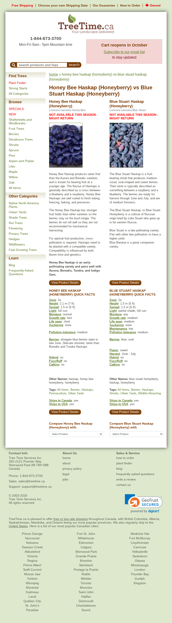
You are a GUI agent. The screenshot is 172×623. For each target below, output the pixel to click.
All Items (15, 188)
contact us (123, 485)
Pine (12, 155)
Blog (12, 265)
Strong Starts (18, 88)
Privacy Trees (18, 233)
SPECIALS (16, 109)
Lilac (12, 166)
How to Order (130, 5)
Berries (14, 134)
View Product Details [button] (65, 282)
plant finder (124, 463)
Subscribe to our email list (124, 52)
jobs (65, 479)
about (66, 463)
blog (119, 468)
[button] (143, 503)
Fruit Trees (16, 128)
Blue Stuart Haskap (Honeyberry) (100, 90)
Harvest (115, 353)
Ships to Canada (60, 400)
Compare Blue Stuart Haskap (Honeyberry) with (131, 425)
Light (52, 310)
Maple (13, 171)
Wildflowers (17, 244)
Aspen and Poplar (21, 161)
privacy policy (72, 468)
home (53, 74)
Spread (54, 307)
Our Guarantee (104, 5)
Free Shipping (22, 5)
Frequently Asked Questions (21, 272)
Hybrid (53, 357)
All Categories (18, 93)
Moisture (55, 314)
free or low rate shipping (71, 519)
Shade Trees (18, 217)
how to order (125, 458)
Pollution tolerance (62, 332)
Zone (52, 300)
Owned (155, 5)
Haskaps (87, 389)
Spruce (14, 150)
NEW (12, 114)
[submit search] (13, 65)
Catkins (54, 364)
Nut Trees (16, 223)
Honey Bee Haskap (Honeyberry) (90, 87)
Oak (12, 182)
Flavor (114, 350)
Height (53, 303)
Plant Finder (17, 83)
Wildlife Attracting (149, 393)
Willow (13, 177)
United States (18, 526)
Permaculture (57, 393)
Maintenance (118, 328)
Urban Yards (17, 212)
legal (65, 474)
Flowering (16, 228)
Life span (55, 321)
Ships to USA (58, 404)
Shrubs (14, 145)
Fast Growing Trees (23, 250)
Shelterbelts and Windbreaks (20, 121)
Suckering (56, 325)
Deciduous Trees (21, 139)
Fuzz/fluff (55, 361)
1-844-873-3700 (45, 38)
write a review (126, 479)
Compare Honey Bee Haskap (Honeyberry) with (70, 425)
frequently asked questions (135, 474)
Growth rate (57, 318)
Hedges (14, 239)
